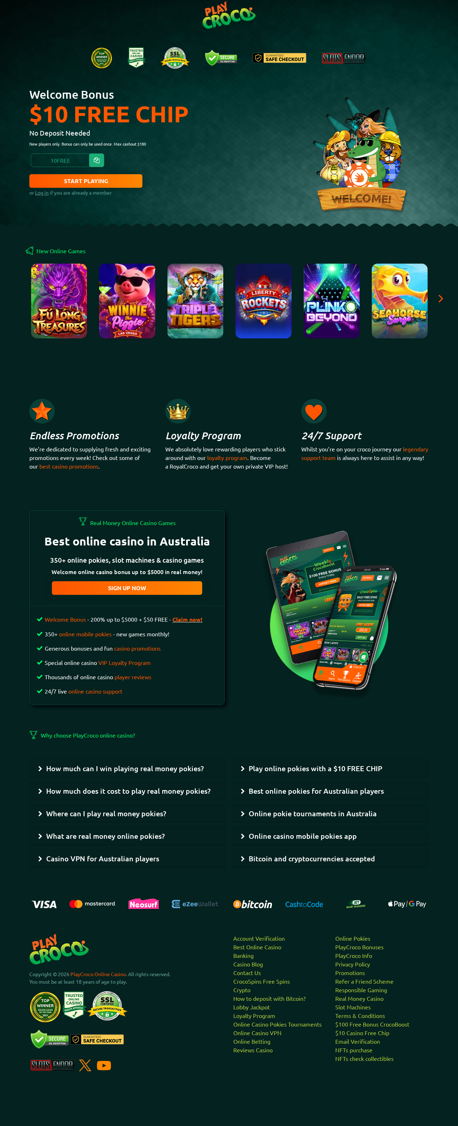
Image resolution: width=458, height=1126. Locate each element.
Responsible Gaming (361, 989)
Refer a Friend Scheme (364, 981)
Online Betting (252, 1041)
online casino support (95, 691)
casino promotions (137, 648)
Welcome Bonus (65, 619)
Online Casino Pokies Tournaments (277, 1024)
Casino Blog (248, 964)
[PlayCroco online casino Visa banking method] (44, 903)
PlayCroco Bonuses (359, 946)
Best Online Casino (257, 946)
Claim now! (187, 619)
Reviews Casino (253, 1049)
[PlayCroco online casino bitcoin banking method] (252, 903)
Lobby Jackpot (251, 1006)
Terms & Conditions (360, 1015)
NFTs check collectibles (364, 1058)
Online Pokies (352, 938)
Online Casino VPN (257, 1032)
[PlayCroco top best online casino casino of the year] (102, 57)
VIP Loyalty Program (124, 662)
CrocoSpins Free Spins (261, 981)
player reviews (132, 676)
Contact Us (247, 972)
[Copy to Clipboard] (96, 160)
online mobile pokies (85, 633)
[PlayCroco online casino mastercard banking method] (92, 903)
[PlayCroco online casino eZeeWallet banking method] (196, 903)
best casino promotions (68, 466)
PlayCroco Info (353, 955)
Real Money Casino (359, 998)
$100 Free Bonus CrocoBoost (372, 1024)
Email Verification (357, 1041)
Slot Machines (353, 1006)
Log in (42, 192)
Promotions (350, 972)
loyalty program (227, 457)
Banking (243, 955)
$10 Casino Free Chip (362, 1032)
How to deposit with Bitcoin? (269, 998)
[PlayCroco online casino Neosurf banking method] (143, 902)
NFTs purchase (353, 1049)
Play (59, 305)
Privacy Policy (352, 964)
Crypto (241, 989)
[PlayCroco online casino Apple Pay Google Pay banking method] (407, 903)
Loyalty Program (254, 1015)
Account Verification (259, 938)
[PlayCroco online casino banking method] (355, 903)
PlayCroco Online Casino (98, 974)
